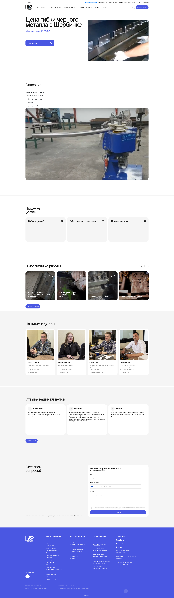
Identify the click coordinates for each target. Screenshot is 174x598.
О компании (80, 7)
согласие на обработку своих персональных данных (105, 507)
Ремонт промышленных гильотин (101, 561)
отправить (118, 512)
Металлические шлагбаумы (77, 554)
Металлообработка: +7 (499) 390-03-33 (127, 2)
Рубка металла (50, 576)
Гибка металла (50, 564)
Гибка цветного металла (83, 221)
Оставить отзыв (31, 440)
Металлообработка (40, 7)
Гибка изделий (36, 221)
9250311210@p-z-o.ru (97, 372)
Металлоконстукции (77, 536)
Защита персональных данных (66, 585)
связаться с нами (142, 7)
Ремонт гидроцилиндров (99, 559)
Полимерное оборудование (100, 556)
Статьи (104, 7)
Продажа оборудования (91, 2)
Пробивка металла (51, 579)
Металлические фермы (76, 551)
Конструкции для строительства (78, 542)
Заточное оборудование (99, 548)
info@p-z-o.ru (32, 372)
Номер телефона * (94, 482)
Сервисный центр (69, 7)
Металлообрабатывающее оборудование (100, 551)
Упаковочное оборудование (100, 568)
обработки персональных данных (124, 508)
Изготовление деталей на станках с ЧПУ (55, 542)
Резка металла (50, 545)
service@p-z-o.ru (120, 552)
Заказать (32, 43)
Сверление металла (51, 550)
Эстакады (72, 558)
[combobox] (94, 486)
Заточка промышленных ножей (54, 569)
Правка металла (120, 221)
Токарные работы (50, 553)
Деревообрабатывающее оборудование (99, 545)
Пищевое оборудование (99, 554)
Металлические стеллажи (76, 549)
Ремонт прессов (97, 542)
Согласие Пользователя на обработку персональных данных (73, 588)
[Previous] (141, 266)
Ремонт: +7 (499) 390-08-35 (123, 550)
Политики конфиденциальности (134, 507)
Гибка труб (49, 557)
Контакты (97, 7)
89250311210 (95, 370)
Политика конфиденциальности (33, 585)
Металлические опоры (75, 546)
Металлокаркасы (74, 556)
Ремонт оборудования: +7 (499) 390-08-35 (107, 2)
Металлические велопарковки (77, 544)
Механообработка (51, 574)
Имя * (91, 474)
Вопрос (92, 491)
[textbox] (91, 486)
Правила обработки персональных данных (36, 588)
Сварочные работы (51, 548)
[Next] (146, 266)
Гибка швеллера (50, 567)
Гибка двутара (50, 562)
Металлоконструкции (55, 7)
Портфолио (89, 7)
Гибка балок (49, 560)
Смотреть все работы (33, 306)
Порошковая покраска (52, 572)
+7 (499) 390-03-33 (34, 370)
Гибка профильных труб (52, 555)
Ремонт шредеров (97, 566)
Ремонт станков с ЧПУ (99, 563)
